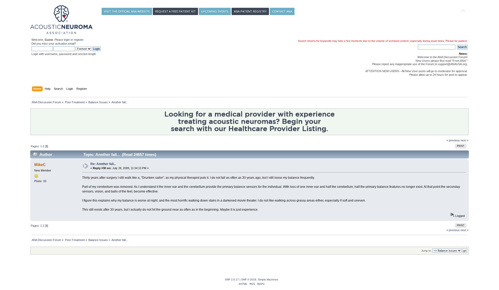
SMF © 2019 (248, 279)
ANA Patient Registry (250, 11)
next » (464, 140)
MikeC (40, 164)
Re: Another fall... (103, 164)
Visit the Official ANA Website (127, 11)
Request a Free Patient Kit (175, 11)
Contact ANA (282, 11)
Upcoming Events (214, 11)
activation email (64, 43)
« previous (453, 140)
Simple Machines (268, 279)
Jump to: (426, 250)
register (78, 39)
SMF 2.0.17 (232, 279)
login (67, 39)
